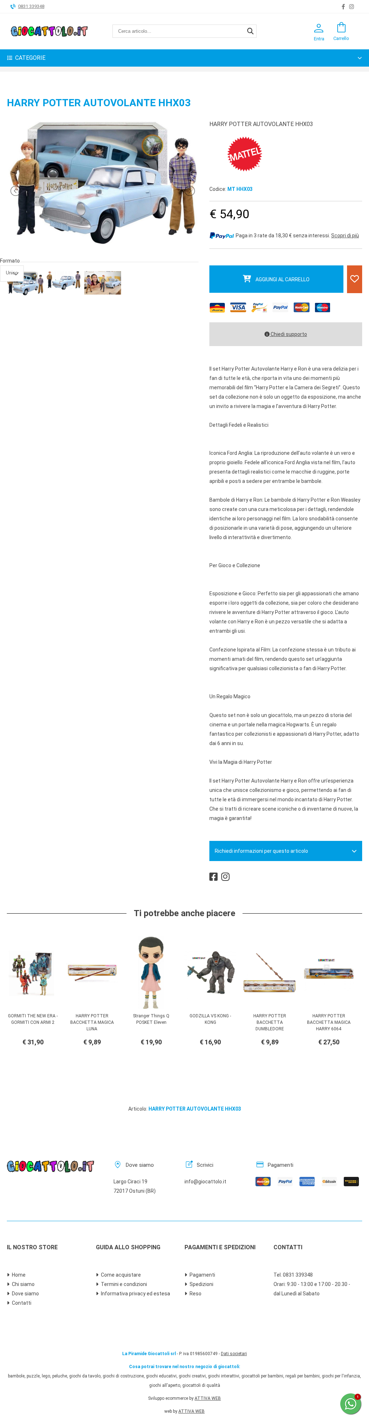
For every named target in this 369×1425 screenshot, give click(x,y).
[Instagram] (351, 7)
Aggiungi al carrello (282, 279)
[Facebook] (343, 7)
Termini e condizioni (124, 1284)
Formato (10, 261)
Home (19, 1275)
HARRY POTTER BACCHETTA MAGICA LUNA (92, 1022)
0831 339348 (31, 6)
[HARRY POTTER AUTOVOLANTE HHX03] (103, 246)
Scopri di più (345, 235)
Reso (195, 1293)
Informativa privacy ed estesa (135, 1293)
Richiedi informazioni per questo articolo (261, 851)
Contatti (21, 1303)
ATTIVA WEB (208, 1398)
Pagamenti (202, 1275)
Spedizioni (201, 1284)
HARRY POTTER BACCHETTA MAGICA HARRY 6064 (329, 1022)
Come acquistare (121, 1275)
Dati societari (234, 1353)
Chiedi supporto (288, 334)
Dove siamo (25, 1293)
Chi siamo (23, 1284)
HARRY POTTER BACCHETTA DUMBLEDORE (269, 1022)
